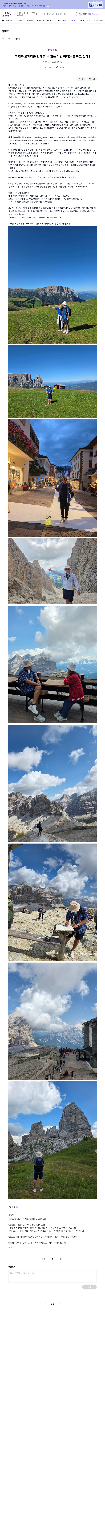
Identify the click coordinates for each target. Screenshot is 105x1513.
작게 (82, 79)
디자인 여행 (51, 20)
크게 (93, 79)
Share (61, 67)
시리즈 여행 (40, 20)
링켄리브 (19, 20)
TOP (99, 1478)
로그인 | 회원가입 (98, 20)
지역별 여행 (29, 20)
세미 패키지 (62, 20)
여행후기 (72, 20)
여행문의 (81, 20)
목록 (52, 1304)
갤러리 (89, 20)
